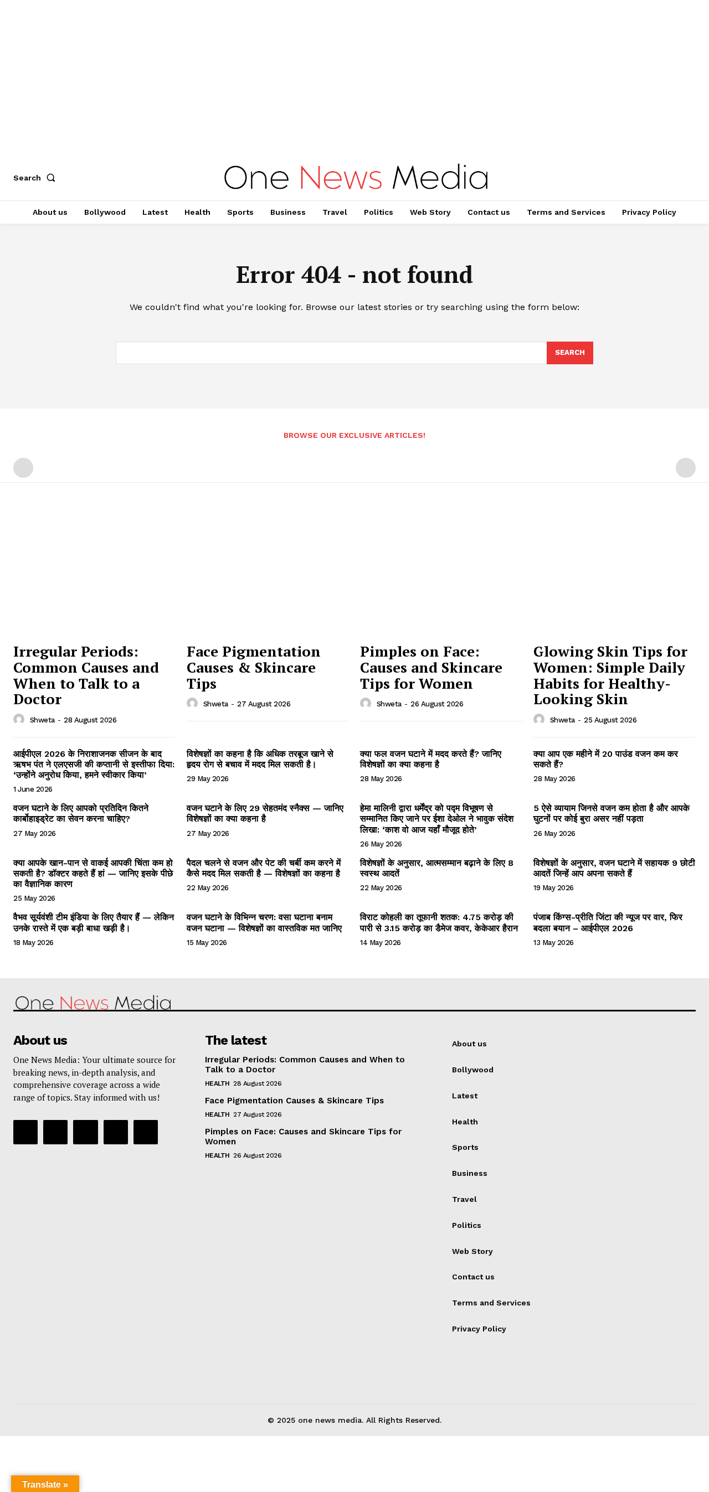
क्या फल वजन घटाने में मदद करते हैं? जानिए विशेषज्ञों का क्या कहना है (430, 759)
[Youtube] (145, 1132)
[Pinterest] (85, 1132)
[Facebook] (25, 1132)
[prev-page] (23, 468)
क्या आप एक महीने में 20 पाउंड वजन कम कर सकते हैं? (605, 759)
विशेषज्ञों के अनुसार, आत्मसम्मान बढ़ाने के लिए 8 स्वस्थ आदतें (436, 868)
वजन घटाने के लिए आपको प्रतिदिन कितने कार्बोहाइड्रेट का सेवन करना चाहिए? (80, 813)
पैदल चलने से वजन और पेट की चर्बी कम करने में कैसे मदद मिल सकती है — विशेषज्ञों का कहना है (264, 868)
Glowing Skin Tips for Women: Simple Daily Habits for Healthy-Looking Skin (610, 675)
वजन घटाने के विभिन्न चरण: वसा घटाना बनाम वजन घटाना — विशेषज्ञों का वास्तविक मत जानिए (264, 922)
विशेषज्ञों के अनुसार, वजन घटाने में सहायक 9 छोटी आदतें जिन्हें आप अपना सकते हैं (614, 868)
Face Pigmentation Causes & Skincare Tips (254, 667)
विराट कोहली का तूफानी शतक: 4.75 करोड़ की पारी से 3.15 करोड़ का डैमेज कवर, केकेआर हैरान (439, 922)
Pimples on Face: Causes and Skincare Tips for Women (431, 667)
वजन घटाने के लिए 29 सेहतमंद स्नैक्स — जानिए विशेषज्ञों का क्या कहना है (265, 813)
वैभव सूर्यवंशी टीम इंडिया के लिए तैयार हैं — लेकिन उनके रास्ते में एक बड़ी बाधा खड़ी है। (93, 922)
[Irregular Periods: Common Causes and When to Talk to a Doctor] (94, 575)
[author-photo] (20, 720)
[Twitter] (116, 1132)
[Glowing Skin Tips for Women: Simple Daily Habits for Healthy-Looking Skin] (614, 575)
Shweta (42, 720)
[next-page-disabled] (686, 468)
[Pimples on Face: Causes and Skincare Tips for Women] (441, 575)
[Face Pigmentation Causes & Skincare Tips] (268, 575)
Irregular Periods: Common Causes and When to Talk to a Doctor (86, 675)
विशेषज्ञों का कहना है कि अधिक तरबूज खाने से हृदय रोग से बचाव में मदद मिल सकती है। (260, 759)
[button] (36, 177)
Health (217, 1083)
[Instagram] (55, 1132)
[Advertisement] (332, 77)
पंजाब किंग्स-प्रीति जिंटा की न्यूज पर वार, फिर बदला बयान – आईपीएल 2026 (607, 922)
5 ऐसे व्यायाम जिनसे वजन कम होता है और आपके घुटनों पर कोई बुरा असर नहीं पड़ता (611, 813)
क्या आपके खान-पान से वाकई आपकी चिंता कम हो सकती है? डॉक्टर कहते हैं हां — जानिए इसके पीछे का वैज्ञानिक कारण (93, 873)
